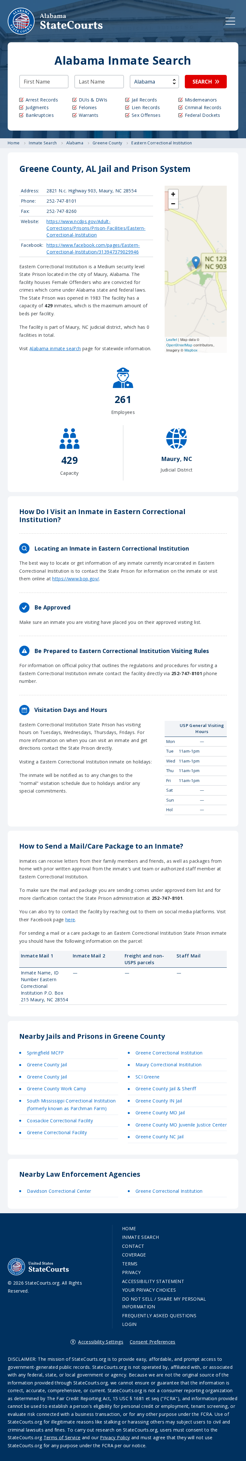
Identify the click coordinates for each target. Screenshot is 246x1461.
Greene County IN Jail (158, 1101)
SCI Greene (147, 1077)
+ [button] (173, 194)
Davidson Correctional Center (59, 1191)
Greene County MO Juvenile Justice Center (181, 1125)
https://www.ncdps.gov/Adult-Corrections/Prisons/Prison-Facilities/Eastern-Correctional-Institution (95, 228)
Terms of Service (62, 1437)
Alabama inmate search (55, 348)
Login (129, 1324)
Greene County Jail (47, 1064)
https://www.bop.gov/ (75, 579)
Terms (130, 1264)
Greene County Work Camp (56, 1089)
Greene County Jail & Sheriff (165, 1089)
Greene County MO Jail (160, 1113)
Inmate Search (140, 1237)
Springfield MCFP (45, 1053)
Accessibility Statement (153, 1281)
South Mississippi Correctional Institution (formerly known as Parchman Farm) (71, 1105)
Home (129, 1228)
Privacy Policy (115, 1437)
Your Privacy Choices (149, 1290)
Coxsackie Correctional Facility (60, 1121)
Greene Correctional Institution (169, 1053)
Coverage (134, 1255)
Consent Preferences (153, 1342)
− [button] (173, 204)
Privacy (131, 1272)
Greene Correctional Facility (57, 1132)
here (70, 919)
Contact (133, 1246)
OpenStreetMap (179, 344)
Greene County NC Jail (159, 1137)
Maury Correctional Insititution (168, 1064)
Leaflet (171, 339)
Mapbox (191, 349)
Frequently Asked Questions (159, 1315)
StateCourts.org (55, 21)
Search (202, 81)
